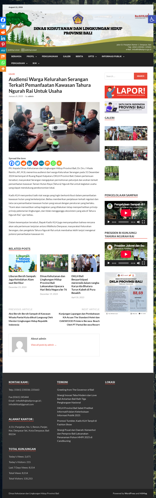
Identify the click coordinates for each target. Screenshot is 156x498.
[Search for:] (126, 76)
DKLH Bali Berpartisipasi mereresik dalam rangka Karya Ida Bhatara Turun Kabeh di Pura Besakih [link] (85, 284)
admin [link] (31, 96)
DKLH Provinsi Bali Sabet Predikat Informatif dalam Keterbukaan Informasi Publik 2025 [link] (75, 411)
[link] (152, 19)
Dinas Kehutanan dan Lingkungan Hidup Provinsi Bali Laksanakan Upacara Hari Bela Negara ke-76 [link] (53, 283)
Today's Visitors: (18, 462)
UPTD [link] (91, 56)
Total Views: (15, 472)
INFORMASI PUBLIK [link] (112, 56)
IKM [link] (35, 63)
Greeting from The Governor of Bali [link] (75, 389)
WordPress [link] (130, 493)
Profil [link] (30, 56)
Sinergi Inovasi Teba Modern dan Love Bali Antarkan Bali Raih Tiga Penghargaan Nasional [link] (77, 399)
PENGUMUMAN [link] (50, 56)
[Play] (108, 221)
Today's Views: (17, 456)
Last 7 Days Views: (19, 467)
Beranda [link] (16, 56)
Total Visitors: (16, 478)
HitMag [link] (143, 493)
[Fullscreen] (143, 221)
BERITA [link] (79, 56)
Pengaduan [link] (18, 63)
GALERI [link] (67, 56)
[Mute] (138, 221)
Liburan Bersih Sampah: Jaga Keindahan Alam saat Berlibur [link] (22, 279)
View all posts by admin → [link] (44, 344)
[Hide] (1, 74)
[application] (126, 213)
